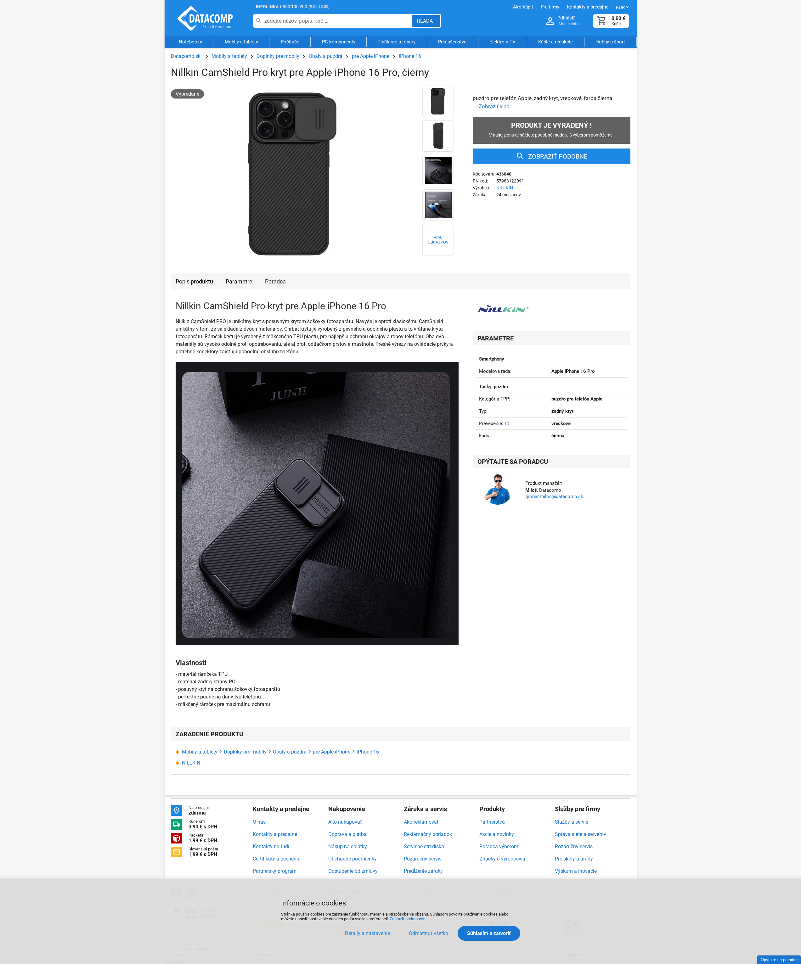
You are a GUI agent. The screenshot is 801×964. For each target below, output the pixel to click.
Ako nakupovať (345, 822)
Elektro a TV (502, 42)
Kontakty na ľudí (271, 846)
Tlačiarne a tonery (396, 42)
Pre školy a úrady (574, 859)
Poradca (275, 281)
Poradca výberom (498, 846)
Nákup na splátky (347, 846)
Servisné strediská (424, 846)
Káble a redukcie (555, 42)
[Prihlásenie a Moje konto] (550, 21)
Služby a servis (571, 822)
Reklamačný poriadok (428, 834)
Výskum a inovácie (576, 871)
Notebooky (190, 42)
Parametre (239, 281)
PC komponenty (338, 42)
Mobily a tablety (241, 42)
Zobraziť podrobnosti (408, 918)
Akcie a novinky (496, 834)
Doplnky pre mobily (278, 56)
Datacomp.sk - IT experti (205, 18)
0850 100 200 (293, 6)
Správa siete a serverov (580, 834)
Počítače (290, 42)
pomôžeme (601, 134)
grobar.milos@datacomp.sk (554, 496)
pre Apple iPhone (370, 56)
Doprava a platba (347, 834)
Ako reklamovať (421, 822)
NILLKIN (504, 187)
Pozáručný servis (423, 859)
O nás (259, 822)
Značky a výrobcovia (502, 859)
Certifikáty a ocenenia (277, 859)
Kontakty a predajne (275, 834)
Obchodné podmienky (352, 859)
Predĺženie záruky (423, 871)
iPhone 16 (410, 56)
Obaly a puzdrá (325, 56)
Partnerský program (274, 871)
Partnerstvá (492, 822)
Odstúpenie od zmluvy (353, 871)
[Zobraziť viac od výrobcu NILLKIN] (503, 311)
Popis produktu (194, 281)
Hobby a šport (610, 42)
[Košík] (601, 20)
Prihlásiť (566, 18)
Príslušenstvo (452, 42)
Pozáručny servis (574, 846)
